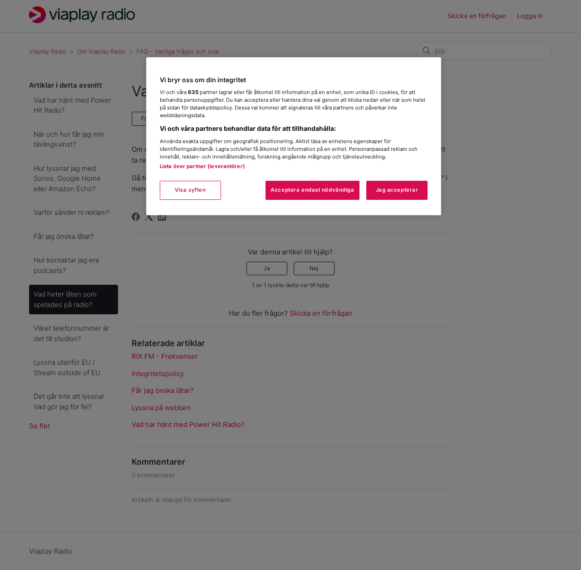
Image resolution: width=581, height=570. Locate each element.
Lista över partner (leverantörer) (202, 166)
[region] (293, 136)
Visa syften (190, 190)
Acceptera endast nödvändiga (312, 190)
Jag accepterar (397, 190)
